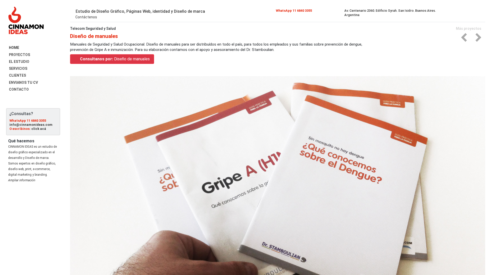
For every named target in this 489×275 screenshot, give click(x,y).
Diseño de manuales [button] (115, 59)
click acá (38, 129)
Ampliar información (21, 180)
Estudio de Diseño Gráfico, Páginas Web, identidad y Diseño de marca (140, 11)
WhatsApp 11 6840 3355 (27, 120)
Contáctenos (86, 17)
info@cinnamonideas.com (30, 125)
